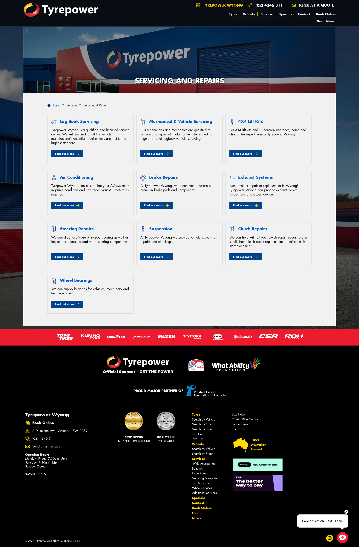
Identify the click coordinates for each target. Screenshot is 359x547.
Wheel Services (202, 488)
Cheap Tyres (239, 429)
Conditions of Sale (70, 540)
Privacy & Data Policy (47, 540)
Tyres (233, 14)
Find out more (64, 153)
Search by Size (201, 424)
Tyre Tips (197, 439)
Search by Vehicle (203, 419)
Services (267, 14)
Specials (285, 14)
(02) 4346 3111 (270, 5)
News (330, 21)
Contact (304, 14)
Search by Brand (202, 429)
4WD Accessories (203, 464)
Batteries (197, 468)
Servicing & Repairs (204, 478)
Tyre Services (200, 483)
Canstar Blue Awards (245, 419)
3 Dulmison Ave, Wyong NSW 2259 (60, 431)
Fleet (320, 21)
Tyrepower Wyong (222, 5)
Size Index (238, 414)
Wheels (249, 14)
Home (55, 105)
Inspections (199, 473)
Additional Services (204, 493)
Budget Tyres (240, 424)
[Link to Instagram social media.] (329, 538)
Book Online (326, 14)
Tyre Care (198, 434)
